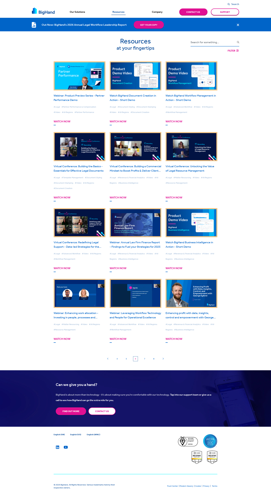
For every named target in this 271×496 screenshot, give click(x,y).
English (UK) (59, 434)
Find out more (71, 411)
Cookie (198, 486)
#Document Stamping (146, 107)
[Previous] (107, 358)
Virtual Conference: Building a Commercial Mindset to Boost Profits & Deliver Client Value (135, 171)
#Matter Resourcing (182, 177)
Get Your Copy (148, 24)
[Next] (163, 358)
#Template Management (72, 177)
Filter (232, 50)
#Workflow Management (176, 112)
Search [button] (235, 4)
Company (157, 12)
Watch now (62, 121)
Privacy (206, 486)
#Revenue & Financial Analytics (131, 177)
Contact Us (102, 411)
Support (225, 12)
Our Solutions (77, 12)
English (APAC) (93, 434)
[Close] (238, 24)
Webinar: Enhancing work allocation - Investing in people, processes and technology (76, 317)
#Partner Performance (84, 112)
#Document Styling (126, 107)
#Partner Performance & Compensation (79, 107)
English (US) (75, 434)
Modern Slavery (186, 486)
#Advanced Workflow (182, 107)
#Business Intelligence (128, 183)
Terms (214, 486)
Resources (118, 12)
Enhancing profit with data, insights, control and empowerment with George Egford (190, 317)
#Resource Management (176, 183)
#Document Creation (140, 112)
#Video (57, 112)
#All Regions (67, 112)
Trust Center (172, 486)
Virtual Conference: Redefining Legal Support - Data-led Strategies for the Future (76, 247)
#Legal (57, 107)
